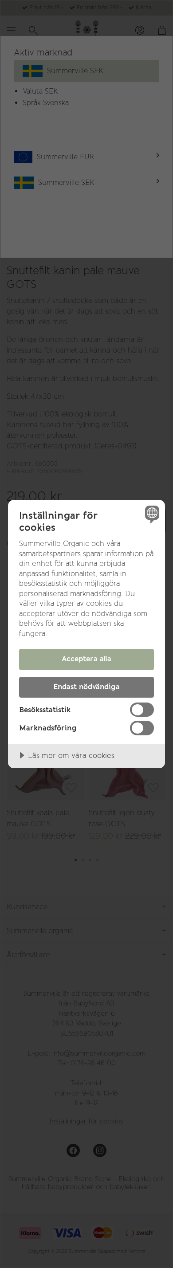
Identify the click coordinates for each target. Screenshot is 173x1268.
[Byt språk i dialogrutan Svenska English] (151, 514)
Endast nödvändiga (86, 686)
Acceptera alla (86, 658)
